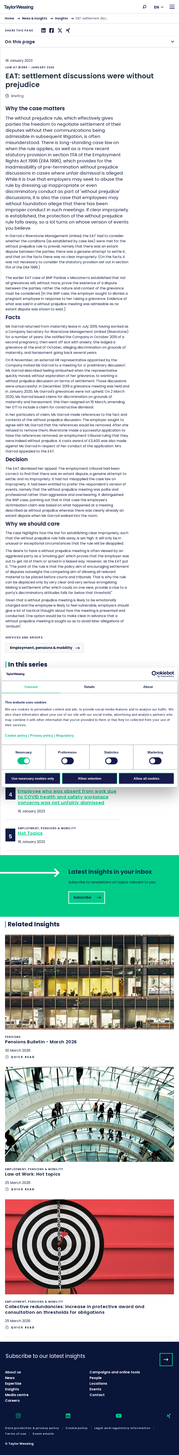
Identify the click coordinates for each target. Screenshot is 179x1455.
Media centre (17, 1394)
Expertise (13, 1383)
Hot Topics (30, 833)
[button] (144, 7)
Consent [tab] (31, 687)
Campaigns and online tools (115, 1372)
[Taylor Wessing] (18, 8)
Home (9, 18)
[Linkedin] (43, 30)
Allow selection (89, 778)
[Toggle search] (144, 7)
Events (95, 1389)
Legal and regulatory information (122, 1428)
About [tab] (148, 687)
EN (156, 7)
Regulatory (65, 735)
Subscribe (89, 886)
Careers (12, 1400)
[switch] (67, 760)
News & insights (34, 18)
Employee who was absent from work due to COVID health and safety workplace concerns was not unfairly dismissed (67, 797)
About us (13, 1372)
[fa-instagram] (14, 1416)
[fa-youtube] (115, 1416)
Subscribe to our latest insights (45, 1356)
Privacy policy (41, 735)
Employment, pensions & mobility (41, 647)
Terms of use (15, 1434)
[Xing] (67, 30)
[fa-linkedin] (64, 1416)
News (10, 1377)
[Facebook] (51, 30)
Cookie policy (16, 735)
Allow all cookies (146, 778)
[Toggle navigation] (172, 7)
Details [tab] (89, 687)
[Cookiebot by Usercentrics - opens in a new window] (155, 674)
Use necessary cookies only (33, 778)
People (96, 1377)
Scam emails (43, 1434)
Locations (98, 1383)
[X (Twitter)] (59, 30)
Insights (61, 18)
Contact (97, 1394)
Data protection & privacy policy (32, 1428)
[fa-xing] (165, 1416)
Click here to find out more (89, 1000)
